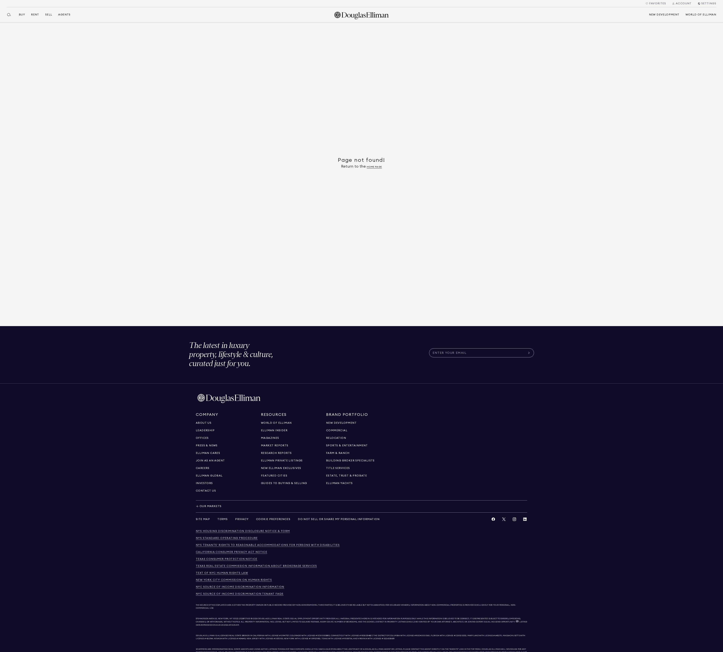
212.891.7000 (245, 619)
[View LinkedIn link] (525, 520)
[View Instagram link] (514, 520)
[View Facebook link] (493, 520)
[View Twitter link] (504, 520)
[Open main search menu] (10, 14)
